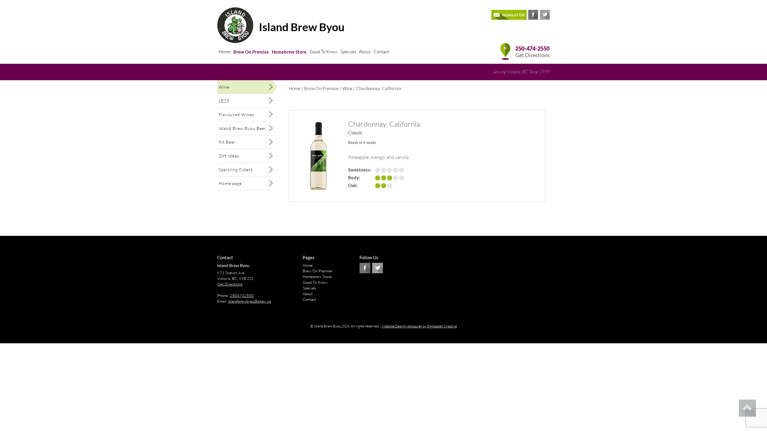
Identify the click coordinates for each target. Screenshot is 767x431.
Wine (224, 86)
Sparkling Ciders (236, 169)
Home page (230, 183)
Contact (381, 51)
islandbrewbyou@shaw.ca (249, 301)
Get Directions (532, 55)
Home (224, 51)
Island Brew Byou (302, 27)
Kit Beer (227, 142)
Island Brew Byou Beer (242, 128)
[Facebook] (533, 15)
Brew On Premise (251, 51)
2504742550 (242, 295)
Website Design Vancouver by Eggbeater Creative (419, 326)
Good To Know (323, 51)
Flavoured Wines (236, 114)
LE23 (224, 100)
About (365, 51)
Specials (348, 51)
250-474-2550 (532, 48)
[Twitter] (545, 15)
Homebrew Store (289, 51)
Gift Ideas (229, 155)
